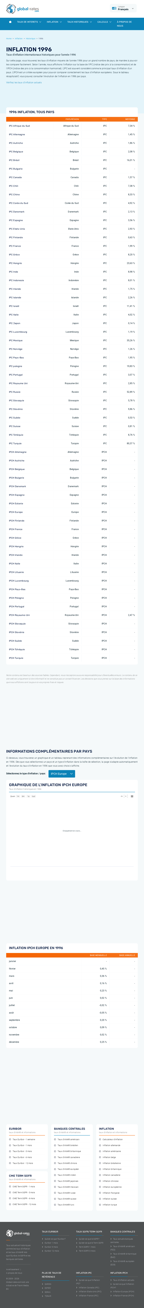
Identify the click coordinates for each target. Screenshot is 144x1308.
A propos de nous (14, 1273)
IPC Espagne (16, 220)
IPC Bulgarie (15, 168)
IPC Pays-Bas (16, 357)
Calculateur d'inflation (113, 1139)
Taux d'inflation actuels (123, 1280)
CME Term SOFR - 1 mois (24, 1186)
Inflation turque (110, 1205)
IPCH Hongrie (16, 546)
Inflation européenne (112, 1187)
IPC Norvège (15, 349)
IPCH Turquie (16, 658)
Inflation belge (109, 1157)
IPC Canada (15, 177)
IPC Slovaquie (16, 400)
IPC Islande (15, 297)
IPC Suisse (14, 426)
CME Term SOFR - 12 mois (24, 1204)
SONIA (47, 1292)
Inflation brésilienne (112, 1163)
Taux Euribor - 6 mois (22, 1157)
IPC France (15, 246)
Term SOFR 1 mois (87, 1247)
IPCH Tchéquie (17, 649)
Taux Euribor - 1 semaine (24, 1139)
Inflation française (111, 1193)
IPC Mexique (16, 340)
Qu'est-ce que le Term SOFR (91, 1243)
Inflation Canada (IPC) (89, 1287)
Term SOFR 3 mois (87, 1251)
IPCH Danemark (17, 486)
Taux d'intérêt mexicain (68, 1187)
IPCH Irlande (15, 555)
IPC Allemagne (17, 134)
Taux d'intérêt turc (66, 1205)
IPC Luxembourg (18, 332)
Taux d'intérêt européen (68, 1169)
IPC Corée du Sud (18, 203)
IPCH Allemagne (17, 452)
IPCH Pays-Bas (17, 589)
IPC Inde (13, 271)
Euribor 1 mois (51, 1243)
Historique (30, 38)
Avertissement (12, 1269)
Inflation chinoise (110, 1181)
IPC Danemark (16, 211)
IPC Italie (14, 314)
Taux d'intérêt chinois (67, 1163)
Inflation (53, 22)
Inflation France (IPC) (88, 1295)
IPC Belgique (16, 151)
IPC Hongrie (15, 263)
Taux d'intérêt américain (68, 1139)
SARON (48, 1284)
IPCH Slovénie (16, 632)
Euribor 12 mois (52, 1251)
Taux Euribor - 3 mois (22, 1151)
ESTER (48, 1288)
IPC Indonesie (16, 280)
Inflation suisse (110, 1199)
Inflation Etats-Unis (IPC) (90, 1291)
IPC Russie (14, 392)
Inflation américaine (112, 1151)
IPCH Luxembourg (19, 580)
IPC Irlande (15, 289)
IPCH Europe (16, 512)
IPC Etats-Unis (17, 229)
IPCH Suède (15, 641)
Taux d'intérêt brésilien (68, 1145)
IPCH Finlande (16, 520)
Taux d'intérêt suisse (67, 1199)
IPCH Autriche (16, 460)
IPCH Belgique (17, 469)
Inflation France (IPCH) (123, 1295)
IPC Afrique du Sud (19, 126)
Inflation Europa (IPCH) (123, 1291)
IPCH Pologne (16, 598)
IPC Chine (14, 194)
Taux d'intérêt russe (66, 1193)
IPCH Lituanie (16, 572)
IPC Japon (14, 323)
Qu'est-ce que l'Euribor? (55, 1239)
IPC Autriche (16, 143)
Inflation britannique (112, 1169)
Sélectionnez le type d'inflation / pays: (26, 773)
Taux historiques (78, 22)
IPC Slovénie (16, 409)
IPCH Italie (14, 563)
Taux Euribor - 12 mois (23, 1163)
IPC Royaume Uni (18, 383)
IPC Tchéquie (16, 435)
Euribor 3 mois (51, 1247)
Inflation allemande (111, 1145)
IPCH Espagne (16, 495)
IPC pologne (15, 366)
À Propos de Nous (124, 24)
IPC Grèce (14, 254)
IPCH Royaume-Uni (19, 615)
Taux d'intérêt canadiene (69, 1157)
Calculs (103, 22)
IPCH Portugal (16, 606)
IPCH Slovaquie (17, 623)
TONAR (48, 1296)
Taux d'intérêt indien (67, 1175)
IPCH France (15, 529)
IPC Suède (14, 417)
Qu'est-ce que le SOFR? (89, 1239)
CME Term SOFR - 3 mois (24, 1192)
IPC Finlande (16, 237)
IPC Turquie (15, 443)
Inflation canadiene (111, 1175)
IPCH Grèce (15, 538)
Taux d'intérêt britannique (69, 1151)
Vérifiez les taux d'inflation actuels (24, 82)
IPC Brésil (14, 160)
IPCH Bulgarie (16, 477)
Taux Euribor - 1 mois (22, 1145)
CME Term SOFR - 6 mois (24, 1198)
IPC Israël (14, 306)
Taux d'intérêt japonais (68, 1181)
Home (9, 38)
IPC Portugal (16, 374)
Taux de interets (27, 22)
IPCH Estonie (16, 503)
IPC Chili (13, 186)
